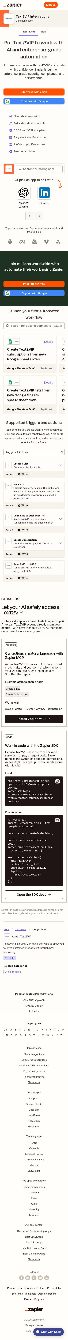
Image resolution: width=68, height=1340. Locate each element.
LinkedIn (34, 1011)
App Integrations (47, 1293)
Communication (24, 20)
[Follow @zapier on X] (34, 1277)
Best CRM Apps (34, 1242)
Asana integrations (34, 1076)
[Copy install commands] (57, 781)
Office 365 (34, 1121)
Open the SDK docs (31, 894)
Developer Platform (34, 1288)
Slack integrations (34, 1054)
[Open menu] (62, 5)
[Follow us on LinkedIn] (27, 1277)
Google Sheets (34, 1104)
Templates (30, 1293)
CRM (34, 1203)
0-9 (5, 1029)
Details (48, 341)
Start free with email (34, 91)
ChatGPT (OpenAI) (34, 1000)
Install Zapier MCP (31, 719)
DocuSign (34, 1109)
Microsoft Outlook (34, 1159)
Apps (6, 929)
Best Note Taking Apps (34, 1248)
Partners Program (34, 1299)
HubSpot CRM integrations (34, 1065)
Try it (44, 368)
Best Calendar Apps (34, 1253)
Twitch (34, 1142)
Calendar (34, 1192)
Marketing (34, 1209)
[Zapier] (12, 4)
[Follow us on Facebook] (21, 1277)
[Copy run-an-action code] (57, 820)
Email (34, 1198)
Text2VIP (20, 929)
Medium (34, 1165)
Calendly (34, 1148)
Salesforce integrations (34, 1059)
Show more (34, 1082)
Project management (34, 1187)
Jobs (58, 1288)
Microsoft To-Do (34, 1154)
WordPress (34, 1115)
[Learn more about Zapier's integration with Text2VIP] (6, 936)
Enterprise (17, 1293)
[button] (34, 101)
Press (50, 1288)
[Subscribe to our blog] (46, 1277)
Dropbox (34, 1098)
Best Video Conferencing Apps (34, 1231)
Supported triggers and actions (34, 423)
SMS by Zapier (34, 1005)
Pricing (11, 1288)
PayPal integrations (34, 1071)
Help (11, 958)
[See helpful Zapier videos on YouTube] (40, 1277)
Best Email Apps (34, 1236)
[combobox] (39, 169)
